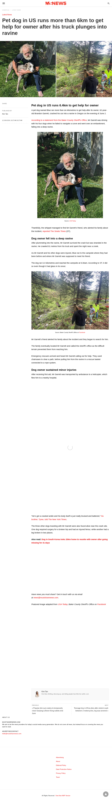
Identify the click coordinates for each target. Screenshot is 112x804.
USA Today (72, 221)
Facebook (82, 332)
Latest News (16, 10)
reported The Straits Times (54, 231)
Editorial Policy (61, 765)
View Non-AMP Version (62, 795)
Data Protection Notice (64, 769)
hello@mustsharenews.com (11, 733)
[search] (108, 3)
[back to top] (105, 794)
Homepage (5, 10)
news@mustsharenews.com (46, 598)
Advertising (60, 757)
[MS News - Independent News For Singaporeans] (56, 3)
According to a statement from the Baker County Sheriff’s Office (59, 120)
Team (58, 777)
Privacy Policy (61, 773)
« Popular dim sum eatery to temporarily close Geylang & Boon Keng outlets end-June (47, 710)
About (58, 761)
